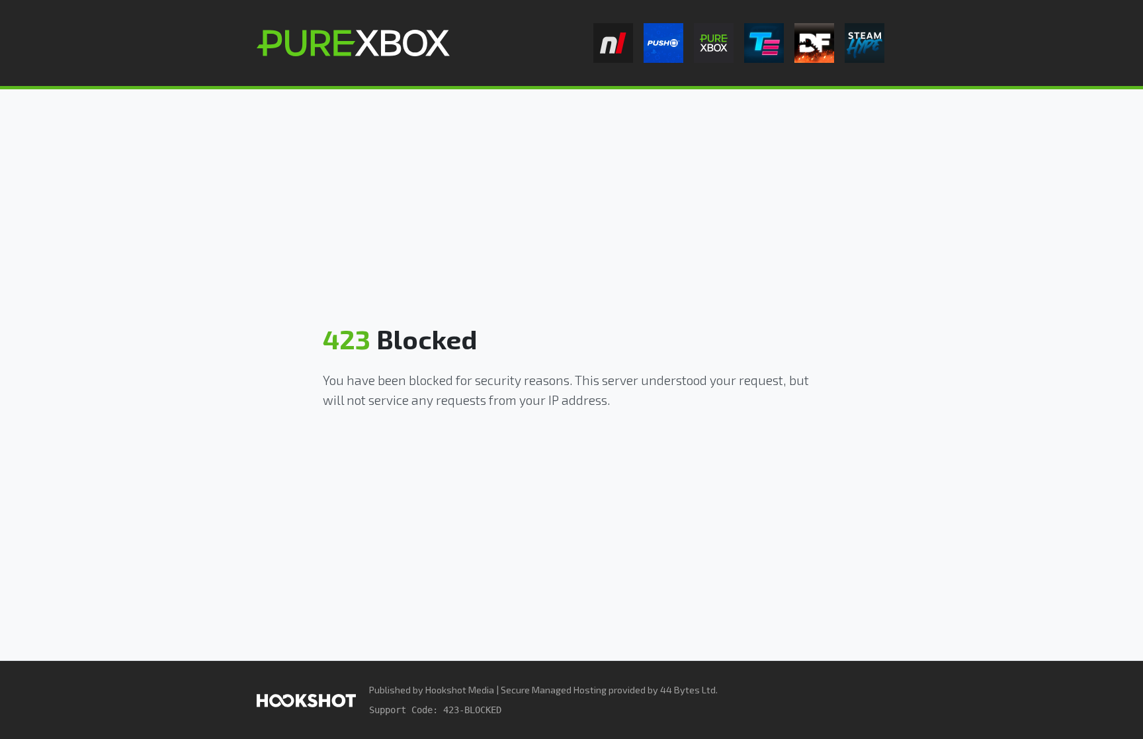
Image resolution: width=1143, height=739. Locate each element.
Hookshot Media (459, 689)
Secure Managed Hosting (554, 689)
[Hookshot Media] (306, 699)
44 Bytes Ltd (688, 689)
